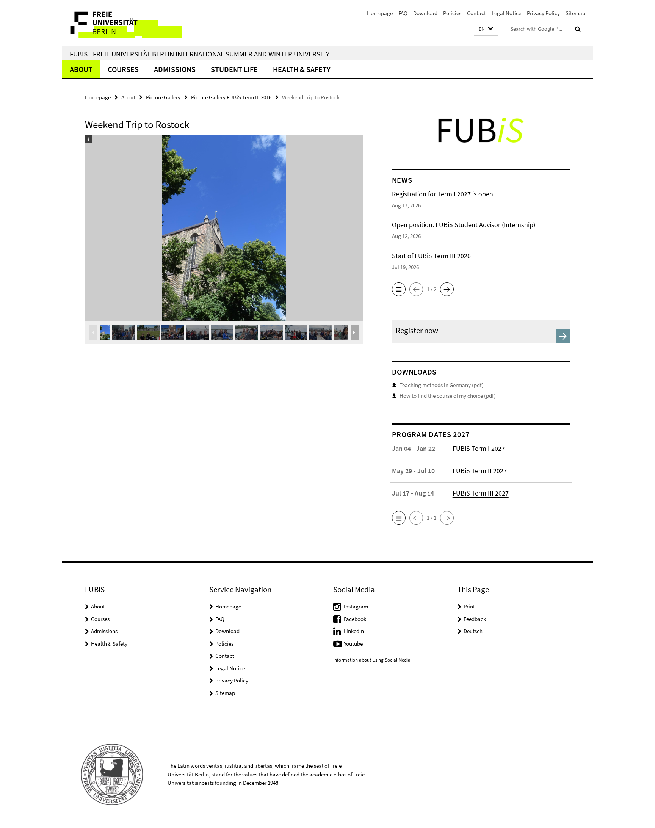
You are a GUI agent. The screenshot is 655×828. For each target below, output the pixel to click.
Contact (476, 13)
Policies (452, 13)
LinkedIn (354, 631)
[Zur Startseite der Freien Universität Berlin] (125, 23)
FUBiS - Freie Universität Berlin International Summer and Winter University (199, 53)
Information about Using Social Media (372, 660)
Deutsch (473, 631)
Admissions (175, 69)
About (81, 69)
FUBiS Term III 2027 (481, 493)
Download (425, 13)
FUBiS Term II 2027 (480, 470)
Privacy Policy (543, 13)
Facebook (355, 619)
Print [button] (469, 606)
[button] (486, 29)
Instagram (356, 606)
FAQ (402, 13)
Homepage (380, 13)
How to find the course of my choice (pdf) (448, 395)
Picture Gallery (163, 97)
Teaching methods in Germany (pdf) (442, 385)
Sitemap (575, 13)
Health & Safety (302, 69)
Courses (123, 69)
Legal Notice (506, 13)
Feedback (475, 619)
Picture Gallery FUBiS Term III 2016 (231, 97)
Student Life (234, 69)
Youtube (353, 643)
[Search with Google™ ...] (578, 29)
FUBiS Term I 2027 (479, 448)
